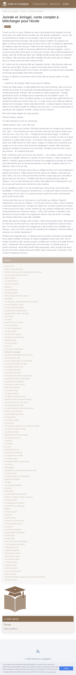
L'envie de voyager (11, 420)
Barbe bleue (9, 467)
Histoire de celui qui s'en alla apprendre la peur (22, 272)
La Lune (7, 447)
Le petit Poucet (10, 473)
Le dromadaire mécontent (14, 544)
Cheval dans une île (12, 553)
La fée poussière (11, 568)
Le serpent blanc (11, 293)
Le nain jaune (9, 535)
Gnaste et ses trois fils (13, 411)
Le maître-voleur (10, 459)
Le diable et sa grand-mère (15, 396)
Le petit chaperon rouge (13, 305)
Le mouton (8, 527)
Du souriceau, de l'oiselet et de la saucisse (21, 302)
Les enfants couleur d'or (13, 367)
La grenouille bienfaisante (14, 533)
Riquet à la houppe (11, 479)
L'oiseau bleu (9, 538)
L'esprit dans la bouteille (13, 382)
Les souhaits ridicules (12, 485)
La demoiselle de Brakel (13, 414)
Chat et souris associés (13, 269)
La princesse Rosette (12, 530)
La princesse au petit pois (14, 506)
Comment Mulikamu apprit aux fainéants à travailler (24, 577)
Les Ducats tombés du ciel (14, 429)
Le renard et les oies (12, 370)
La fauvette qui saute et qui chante (18, 376)
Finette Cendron (10, 512)
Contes (66, 4)
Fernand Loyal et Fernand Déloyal (17, 399)
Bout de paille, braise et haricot (16, 296)
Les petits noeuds (11, 432)
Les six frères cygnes (12, 334)
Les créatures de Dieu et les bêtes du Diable (21, 426)
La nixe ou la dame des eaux (15, 364)
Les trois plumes (10, 343)
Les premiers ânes (11, 559)
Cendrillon (8, 299)
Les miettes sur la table (13, 456)
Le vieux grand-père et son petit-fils (18, 361)
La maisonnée (10, 417)
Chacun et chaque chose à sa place (18, 497)
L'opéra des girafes (11, 550)
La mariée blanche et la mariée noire (18, 408)
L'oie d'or (7, 346)
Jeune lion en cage (11, 556)
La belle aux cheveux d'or (14, 521)
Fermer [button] (66, 668)
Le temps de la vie (11, 450)
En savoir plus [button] (51, 672)
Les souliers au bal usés (14, 405)
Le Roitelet (8, 444)
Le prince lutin (10, 518)
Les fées (7, 482)
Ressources (55, 4)
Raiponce (8, 287)
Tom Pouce (8, 316)
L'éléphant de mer (11, 547)
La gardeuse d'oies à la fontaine (17, 379)
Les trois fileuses (11, 290)
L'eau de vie (9, 266)
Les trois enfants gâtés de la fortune (18, 355)
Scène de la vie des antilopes (16, 541)
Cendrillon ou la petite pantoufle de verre (20, 470)
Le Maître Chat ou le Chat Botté (16, 476)
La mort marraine (11, 325)
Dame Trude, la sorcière (13, 322)
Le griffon (8, 441)
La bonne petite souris (13, 524)
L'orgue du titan (10, 565)
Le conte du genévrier (13, 328)
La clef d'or (8, 464)
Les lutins (8, 319)
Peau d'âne (8, 491)
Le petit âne (9, 423)
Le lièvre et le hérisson (13, 453)
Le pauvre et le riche (12, 373)
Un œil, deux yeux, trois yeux (15, 402)
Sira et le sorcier (10, 580)
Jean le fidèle (9, 278)
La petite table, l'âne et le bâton (16, 314)
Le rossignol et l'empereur (14, 503)
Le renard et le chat (12, 358)
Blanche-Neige (10, 340)
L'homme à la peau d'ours (14, 385)
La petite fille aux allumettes (15, 494)
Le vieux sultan (10, 331)
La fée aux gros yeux (12, 571)
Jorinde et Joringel (35, 11)
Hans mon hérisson (12, 388)
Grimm (7, 26)
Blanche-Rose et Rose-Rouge (16, 435)
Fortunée (8, 515)
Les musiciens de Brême (14, 308)
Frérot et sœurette (11, 284)
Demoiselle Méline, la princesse (16, 461)
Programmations (40, 4)
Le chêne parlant (11, 562)
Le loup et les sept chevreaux (16, 275)
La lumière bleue (11, 390)
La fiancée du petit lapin (13, 349)
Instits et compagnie (18, 4)
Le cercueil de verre (12, 438)
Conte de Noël (10, 574)
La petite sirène (10, 500)
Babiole (7, 509)
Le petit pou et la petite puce (15, 311)
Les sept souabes (11, 393)
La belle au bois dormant (14, 337)
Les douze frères (11, 281)
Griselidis (8, 488)
